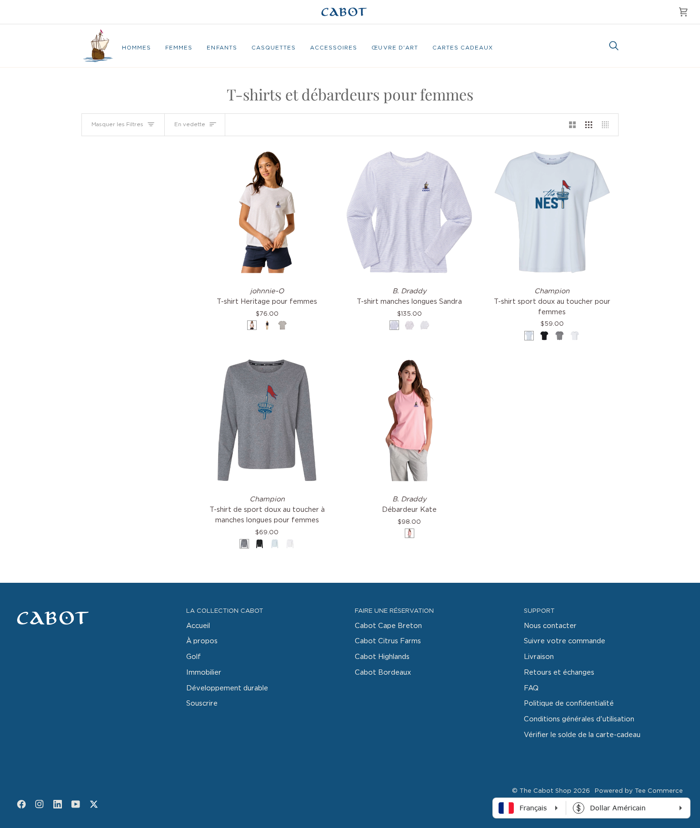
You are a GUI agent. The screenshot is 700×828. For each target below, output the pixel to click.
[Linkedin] (57, 804)
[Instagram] (39, 804)
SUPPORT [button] (539, 611)
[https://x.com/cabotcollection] (94, 804)
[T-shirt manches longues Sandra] (409, 212)
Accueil (198, 625)
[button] (136, 48)
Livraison (539, 656)
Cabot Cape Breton (388, 625)
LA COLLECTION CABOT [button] (224, 611)
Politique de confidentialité (569, 703)
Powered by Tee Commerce (639, 791)
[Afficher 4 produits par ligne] (608, 125)
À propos (202, 641)
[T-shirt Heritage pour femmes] (266, 212)
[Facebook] (21, 804)
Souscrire (202, 703)
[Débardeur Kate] (409, 420)
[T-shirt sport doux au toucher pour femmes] (552, 212)
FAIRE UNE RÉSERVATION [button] (394, 611)
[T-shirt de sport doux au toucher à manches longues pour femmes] (266, 420)
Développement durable (227, 688)
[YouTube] (75, 804)
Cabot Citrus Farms (388, 641)
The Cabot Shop (545, 791)
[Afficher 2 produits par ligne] (572, 125)
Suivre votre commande (564, 641)
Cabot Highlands (382, 656)
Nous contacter (550, 625)
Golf (193, 656)
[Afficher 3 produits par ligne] (588, 125)
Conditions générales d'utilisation (579, 719)
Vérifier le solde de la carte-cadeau (582, 734)
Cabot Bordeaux (383, 672)
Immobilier (203, 672)
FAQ (531, 688)
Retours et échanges (559, 672)
